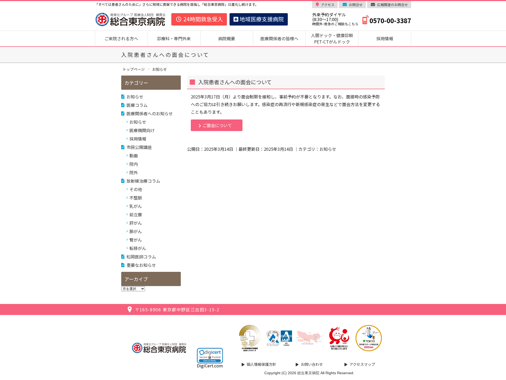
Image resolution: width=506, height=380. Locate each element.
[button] (210, 355)
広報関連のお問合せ (392, 4)
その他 (135, 189)
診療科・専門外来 (174, 38)
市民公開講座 (139, 147)
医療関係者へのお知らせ (149, 113)
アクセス (327, 4)
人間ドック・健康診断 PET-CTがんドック (334, 38)
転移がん (137, 248)
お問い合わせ (312, 364)
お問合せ (356, 4)
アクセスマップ (362, 364)
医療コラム (137, 105)
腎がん (135, 240)
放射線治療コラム (143, 181)
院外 (133, 172)
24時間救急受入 (202, 19)
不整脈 (135, 197)
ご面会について (217, 125)
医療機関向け (142, 130)
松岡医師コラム (141, 256)
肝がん (135, 223)
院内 (133, 164)
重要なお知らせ (141, 265)
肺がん (135, 231)
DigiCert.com (210, 365)
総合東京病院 (308, 373)
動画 (133, 155)
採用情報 (384, 38)
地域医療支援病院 (261, 19)
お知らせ (327, 149)
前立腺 (135, 214)
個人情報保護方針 (261, 364)
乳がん (135, 206)
